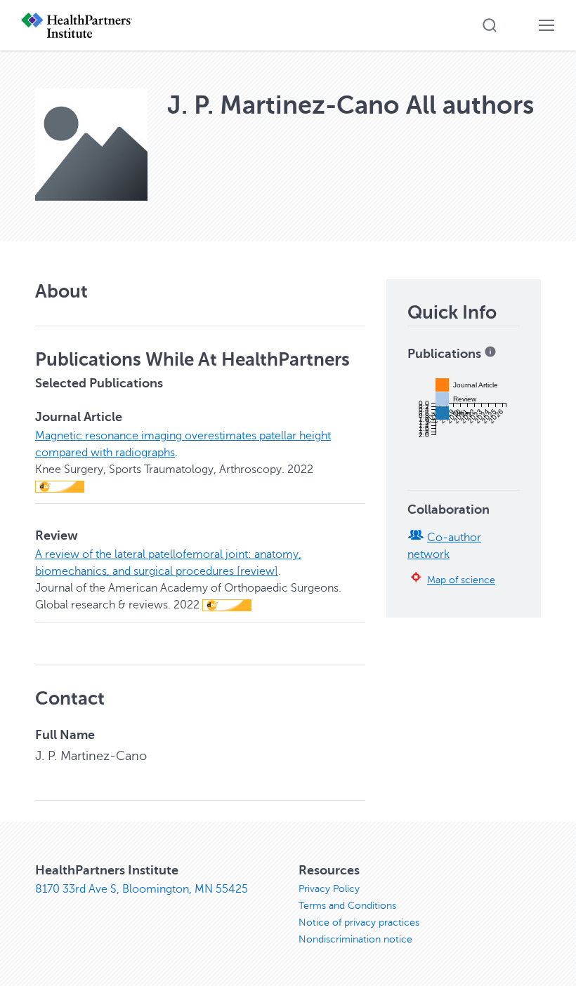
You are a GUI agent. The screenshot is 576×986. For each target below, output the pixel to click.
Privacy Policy (329, 889)
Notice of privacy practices (359, 922)
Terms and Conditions (347, 905)
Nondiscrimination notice (355, 939)
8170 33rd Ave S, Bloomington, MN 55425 (141, 889)
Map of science (461, 579)
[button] (489, 25)
